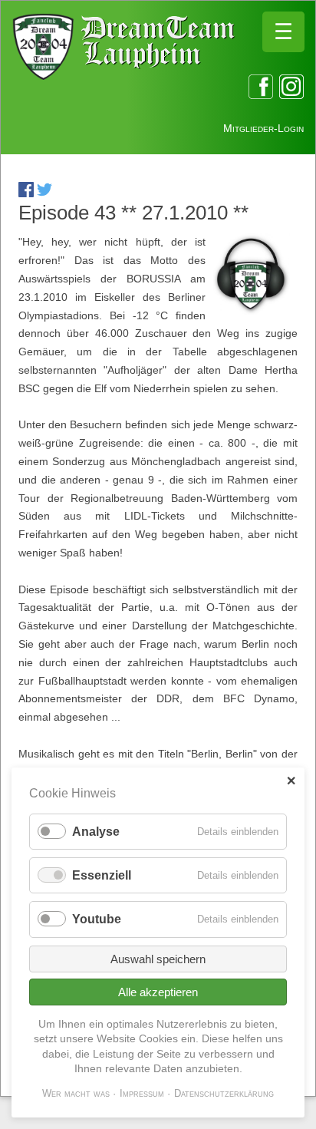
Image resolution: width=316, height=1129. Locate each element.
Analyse (96, 831)
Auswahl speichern (158, 959)
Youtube (96, 919)
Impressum (142, 1093)
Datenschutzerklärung (224, 1093)
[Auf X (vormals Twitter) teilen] (44, 193)
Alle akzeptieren (158, 992)
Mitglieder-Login (263, 128)
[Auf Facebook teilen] (26, 193)
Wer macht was (76, 1093)
